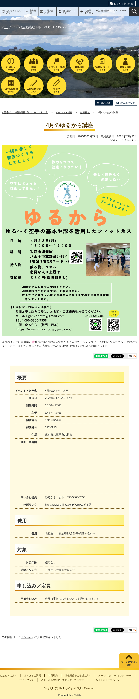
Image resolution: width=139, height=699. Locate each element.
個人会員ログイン (69, 11)
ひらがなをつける (123, 3)
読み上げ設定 (128, 102)
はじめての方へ (8, 675)
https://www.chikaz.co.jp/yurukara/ (65, 504)
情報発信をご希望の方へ (78, 675)
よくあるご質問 (32, 675)
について (34, 90)
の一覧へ (11, 68)
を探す (34, 68)
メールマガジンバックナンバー (115, 675)
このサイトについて (13, 11)
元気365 (76, 695)
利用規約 (53, 675)
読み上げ (105, 102)
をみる (102, 68)
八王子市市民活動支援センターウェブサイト (64, 680)
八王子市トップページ (108, 680)
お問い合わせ (48, 11)
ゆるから (129, 140)
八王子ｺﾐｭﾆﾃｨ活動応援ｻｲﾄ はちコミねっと (25, 112)
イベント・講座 (64, 112)
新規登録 (33, 11)
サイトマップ (26, 680)
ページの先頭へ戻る (129, 664)
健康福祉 (85, 112)
